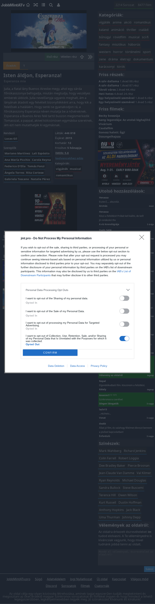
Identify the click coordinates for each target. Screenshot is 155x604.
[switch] (124, 298)
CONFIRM (50, 352)
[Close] (142, 238)
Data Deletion (56, 365)
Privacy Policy (99, 365)
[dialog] (77, 302)
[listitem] (77, 290)
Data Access (77, 365)
